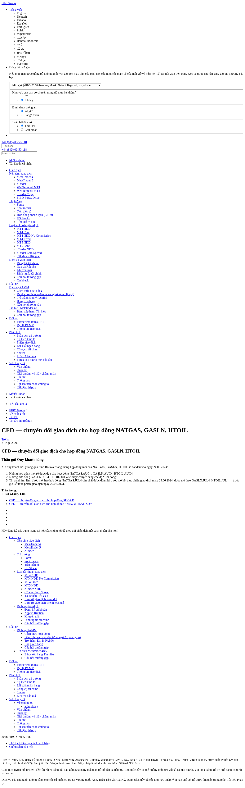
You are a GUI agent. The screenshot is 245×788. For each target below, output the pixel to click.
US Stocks (23, 218)
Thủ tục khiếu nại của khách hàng (29, 743)
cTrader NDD (25, 249)
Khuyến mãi (24, 270)
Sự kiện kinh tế (26, 339)
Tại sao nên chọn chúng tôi (33, 383)
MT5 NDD (24, 242)
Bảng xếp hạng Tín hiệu (31, 311)
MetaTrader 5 (25, 180)
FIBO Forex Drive (28, 197)
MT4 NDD (24, 228)
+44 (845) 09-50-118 (14, 142)
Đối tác (13, 318)
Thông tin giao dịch (29, 328)
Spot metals (24, 208)
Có (26, 96)
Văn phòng (23, 366)
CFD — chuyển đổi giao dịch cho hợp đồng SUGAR (41, 500)
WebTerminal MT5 (28, 190)
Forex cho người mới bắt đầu (34, 359)
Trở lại (5, 439)
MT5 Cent (23, 246)
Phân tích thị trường (29, 335)
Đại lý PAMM (25, 325)
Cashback (23, 280)
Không (29, 100)
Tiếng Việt (15, 9)
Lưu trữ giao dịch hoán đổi (40, 599)
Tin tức (21, 377)
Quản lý (22, 370)
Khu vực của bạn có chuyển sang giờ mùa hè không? (44, 92)
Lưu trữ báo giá (26, 356)
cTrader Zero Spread (29, 252)
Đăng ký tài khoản (28, 263)
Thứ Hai (30, 126)
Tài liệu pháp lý (26, 387)
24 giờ (28, 111)
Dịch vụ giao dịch (20, 259)
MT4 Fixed (24, 239)
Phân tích (14, 332)
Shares (21, 352)
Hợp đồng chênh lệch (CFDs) (35, 214)
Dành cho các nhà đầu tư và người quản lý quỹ (45, 294)
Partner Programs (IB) (30, 321)
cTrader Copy (25, 194)
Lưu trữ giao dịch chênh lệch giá (44, 602)
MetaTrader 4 (25, 177)
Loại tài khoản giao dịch (23, 225)
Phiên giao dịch (26, 342)
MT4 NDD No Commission (34, 235)
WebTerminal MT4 (28, 187)
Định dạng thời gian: (24, 107)
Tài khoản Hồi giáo (28, 256)
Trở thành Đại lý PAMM (32, 297)
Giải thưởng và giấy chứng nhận (36, 373)
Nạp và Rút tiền (26, 266)
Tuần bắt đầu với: (22, 122)
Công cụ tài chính (27, 349)
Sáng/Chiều (32, 115)
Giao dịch (15, 170)
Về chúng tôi (17, 363)
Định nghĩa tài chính (29, 273)
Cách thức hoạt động (29, 290)
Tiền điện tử (24, 211)
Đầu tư (13, 283)
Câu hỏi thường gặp (29, 277)
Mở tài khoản (17, 160)
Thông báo (23, 380)
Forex (20, 204)
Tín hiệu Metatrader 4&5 (24, 308)
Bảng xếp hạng (26, 301)
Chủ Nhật (31, 129)
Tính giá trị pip (26, 221)
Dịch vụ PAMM (19, 287)
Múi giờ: (17, 85)
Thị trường (15, 201)
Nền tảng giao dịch (20, 173)
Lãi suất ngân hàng (28, 346)
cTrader (21, 183)
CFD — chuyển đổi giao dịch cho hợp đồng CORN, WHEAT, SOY (50, 503)
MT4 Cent (23, 232)
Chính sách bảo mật (21, 746)
